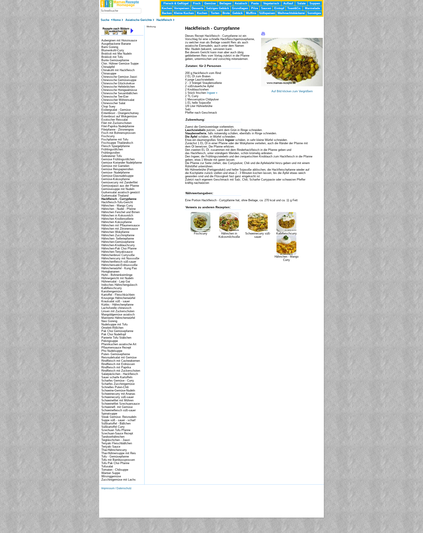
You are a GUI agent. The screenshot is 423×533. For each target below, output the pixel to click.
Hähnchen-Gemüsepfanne (117, 241)
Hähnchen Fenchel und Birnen (120, 212)
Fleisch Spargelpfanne (115, 146)
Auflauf (288, 3)
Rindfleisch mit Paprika (116, 367)
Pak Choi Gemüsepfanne (117, 331)
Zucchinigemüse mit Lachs (118, 479)
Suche (105, 20)
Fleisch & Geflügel (176, 3)
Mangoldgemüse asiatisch (118, 314)
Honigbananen (110, 271)
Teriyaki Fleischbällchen (116, 443)
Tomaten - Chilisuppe (114, 469)
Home (117, 20)
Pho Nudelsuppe (111, 350)
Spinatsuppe (109, 413)
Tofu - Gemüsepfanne (115, 456)
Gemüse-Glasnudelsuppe (117, 175)
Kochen (167, 8)
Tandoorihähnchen (112, 436)
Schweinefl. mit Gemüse (117, 407)
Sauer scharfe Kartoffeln (116, 377)
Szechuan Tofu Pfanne (115, 430)
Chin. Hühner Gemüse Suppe (120, 63)
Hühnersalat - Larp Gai (115, 281)
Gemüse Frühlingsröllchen (118, 159)
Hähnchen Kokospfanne (116, 222)
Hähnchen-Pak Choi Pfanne (119, 248)
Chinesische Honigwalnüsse (119, 90)
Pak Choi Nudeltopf (113, 334)
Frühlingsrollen (110, 152)
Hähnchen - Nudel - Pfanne (118, 208)
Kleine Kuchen (184, 13)
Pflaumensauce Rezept (116, 347)
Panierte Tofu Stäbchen (116, 337)
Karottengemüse (111, 291)
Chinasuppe (108, 73)
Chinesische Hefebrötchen (118, 86)
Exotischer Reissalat (114, 119)
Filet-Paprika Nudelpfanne (117, 126)
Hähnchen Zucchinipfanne (117, 235)
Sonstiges (314, 13)
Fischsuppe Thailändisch (117, 142)
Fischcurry (200, 233)
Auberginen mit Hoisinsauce (119, 40)
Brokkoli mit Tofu (112, 57)
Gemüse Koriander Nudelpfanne (121, 162)
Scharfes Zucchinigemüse (118, 383)
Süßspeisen (267, 13)
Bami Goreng (109, 47)
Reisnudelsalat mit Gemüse (119, 357)
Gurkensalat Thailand (114, 195)
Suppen (315, 3)
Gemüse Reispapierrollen (117, 169)
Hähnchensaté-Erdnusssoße (119, 265)
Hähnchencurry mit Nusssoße (120, 258)
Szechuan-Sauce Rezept (117, 433)
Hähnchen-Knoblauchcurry (118, 245)
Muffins (251, 13)
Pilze (254, 8)
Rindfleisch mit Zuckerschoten (120, 370)
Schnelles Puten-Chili (115, 387)
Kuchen (202, 13)
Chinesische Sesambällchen (119, 93)
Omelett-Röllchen (112, 327)
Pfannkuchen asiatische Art (118, 344)
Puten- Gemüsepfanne (115, 354)
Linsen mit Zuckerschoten (117, 311)
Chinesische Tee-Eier (114, 96)
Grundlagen (240, 8)
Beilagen (225, 3)
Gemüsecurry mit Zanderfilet (119, 182)
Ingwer (211, 92)
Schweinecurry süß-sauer (258, 235)
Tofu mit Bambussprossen (118, 459)
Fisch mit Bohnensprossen (118, 133)
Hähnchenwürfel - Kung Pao (119, 268)
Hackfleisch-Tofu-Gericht (117, 202)
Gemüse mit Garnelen (115, 166)
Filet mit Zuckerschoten (116, 123)
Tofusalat (107, 466)
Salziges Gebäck (217, 8)
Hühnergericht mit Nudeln (117, 278)
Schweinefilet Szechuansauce (120, 403)
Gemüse (210, 3)
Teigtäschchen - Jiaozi (115, 440)
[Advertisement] (236, 268)
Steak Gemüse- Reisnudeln (118, 417)
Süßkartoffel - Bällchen (116, 423)
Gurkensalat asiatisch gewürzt (120, 192)
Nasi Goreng (109, 321)
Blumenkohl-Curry (112, 50)
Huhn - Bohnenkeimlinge (116, 275)
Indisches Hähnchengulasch (119, 284)
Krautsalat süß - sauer (115, 301)
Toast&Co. (294, 8)
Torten (215, 13)
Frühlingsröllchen (112, 149)
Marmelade (312, 8)
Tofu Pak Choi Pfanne (115, 463)
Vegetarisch (271, 3)
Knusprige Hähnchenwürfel (118, 298)
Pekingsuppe (109, 341)
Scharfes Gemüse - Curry (117, 380)
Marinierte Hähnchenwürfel (118, 317)
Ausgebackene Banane (116, 43)
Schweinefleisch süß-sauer (118, 410)
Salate (301, 3)
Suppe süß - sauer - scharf (118, 420)
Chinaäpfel (108, 66)
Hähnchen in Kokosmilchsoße (229, 235)
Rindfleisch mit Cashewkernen (120, 360)
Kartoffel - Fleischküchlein (118, 294)
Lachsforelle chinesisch (116, 308)
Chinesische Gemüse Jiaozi (119, 76)
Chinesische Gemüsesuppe (118, 80)
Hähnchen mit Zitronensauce (119, 228)
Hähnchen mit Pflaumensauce (120, 225)
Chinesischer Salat (113, 103)
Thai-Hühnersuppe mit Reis (118, 453)
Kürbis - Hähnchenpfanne (117, 304)
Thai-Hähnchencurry (114, 450)
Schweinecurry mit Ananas (118, 393)
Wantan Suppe (110, 473)
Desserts (197, 8)
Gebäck (237, 13)
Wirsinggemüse (111, 476)
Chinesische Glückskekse (118, 83)
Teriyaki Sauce (110, 446)
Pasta (255, 3)
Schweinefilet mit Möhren (117, 400)
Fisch (196, 3)
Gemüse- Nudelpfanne (115, 172)
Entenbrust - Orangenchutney (120, 113)
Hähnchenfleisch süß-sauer (118, 261)
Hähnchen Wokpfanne (115, 232)
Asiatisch (241, 3)
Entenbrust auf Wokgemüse (119, 116)
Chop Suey (108, 106)
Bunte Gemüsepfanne (115, 60)
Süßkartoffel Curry (113, 426)
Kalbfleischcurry (286, 233)
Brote (226, 13)
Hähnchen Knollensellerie (117, 218)
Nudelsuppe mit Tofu (114, 324)
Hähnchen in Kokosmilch (117, 215)
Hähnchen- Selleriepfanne (117, 238)
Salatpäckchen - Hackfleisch (119, 374)
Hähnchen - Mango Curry (287, 258)
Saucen (266, 8)
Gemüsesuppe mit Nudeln (117, 189)
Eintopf (279, 8)
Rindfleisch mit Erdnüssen (118, 364)
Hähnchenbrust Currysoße (118, 255)
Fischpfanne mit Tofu (114, 139)
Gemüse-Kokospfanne (115, 179)
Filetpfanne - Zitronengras (117, 129)
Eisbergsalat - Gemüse (116, 109)
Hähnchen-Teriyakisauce (117, 251)
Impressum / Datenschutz (116, 488)
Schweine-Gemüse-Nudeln (118, 390)
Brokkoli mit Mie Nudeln (116, 53)
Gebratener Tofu (111, 156)
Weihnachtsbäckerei (291, 13)
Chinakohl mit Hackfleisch (118, 70)
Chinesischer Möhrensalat (117, 99)
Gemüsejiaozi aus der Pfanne (120, 185)
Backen (167, 13)
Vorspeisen (181, 8)
